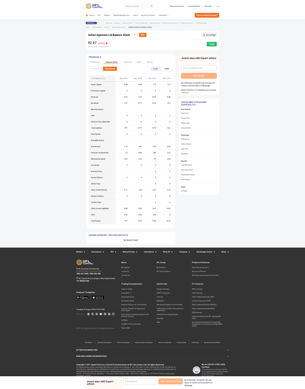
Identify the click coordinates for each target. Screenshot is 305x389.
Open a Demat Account (135, 203)
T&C (139, 210)
